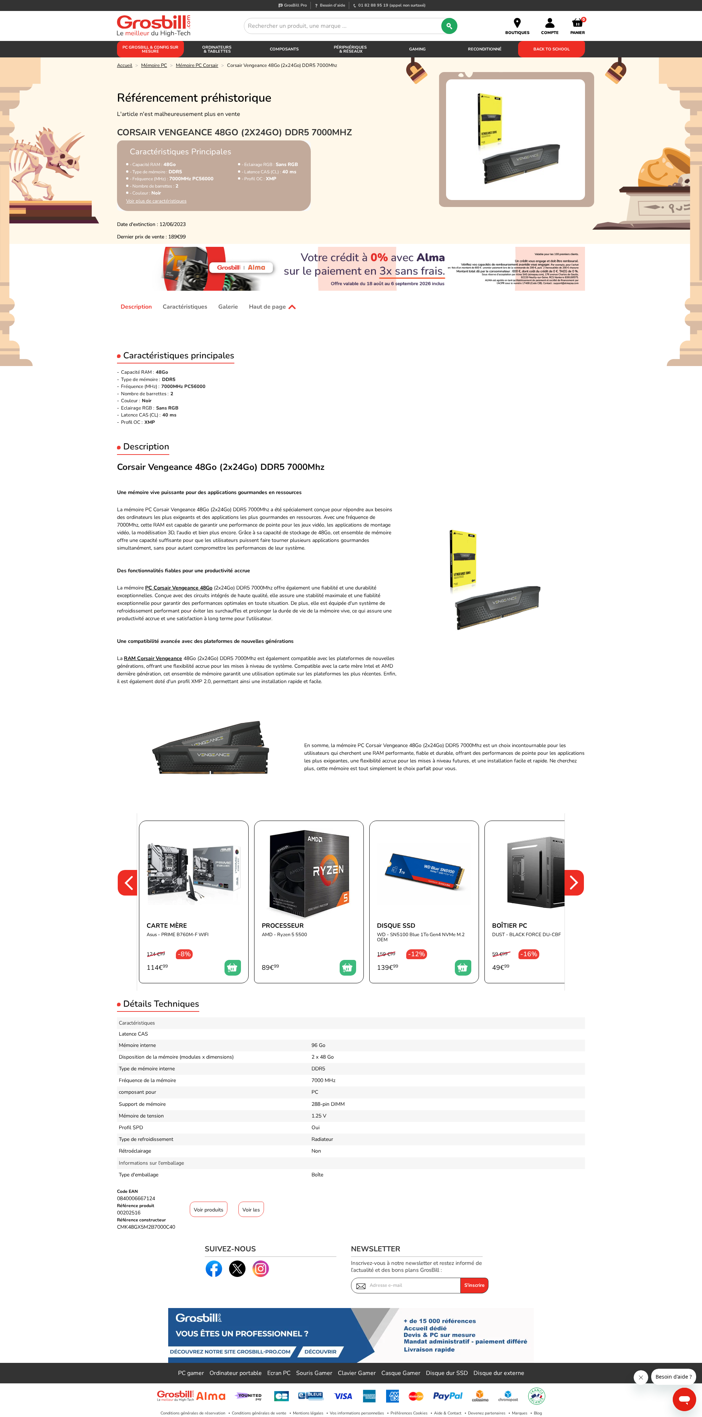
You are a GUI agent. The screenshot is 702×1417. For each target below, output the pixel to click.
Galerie (228, 307)
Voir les (251, 1209)
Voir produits (208, 1209)
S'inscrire (474, 1285)
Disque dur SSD (447, 1373)
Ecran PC (279, 1373)
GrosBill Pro (295, 5)
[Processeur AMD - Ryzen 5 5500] (308, 902)
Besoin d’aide (332, 5)
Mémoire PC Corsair (197, 65)
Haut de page (267, 307)
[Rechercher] (449, 26)
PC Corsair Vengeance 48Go (178, 587)
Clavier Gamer (357, 1373)
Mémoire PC (154, 65)
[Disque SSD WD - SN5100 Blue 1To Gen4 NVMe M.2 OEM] (424, 902)
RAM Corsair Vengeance (153, 658)
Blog (538, 1413)
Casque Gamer (400, 1373)
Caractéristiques (185, 307)
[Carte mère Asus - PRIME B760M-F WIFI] (193, 902)
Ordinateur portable (236, 1373)
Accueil (124, 65)
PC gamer (191, 1373)
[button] (122, 902)
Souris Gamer (314, 1373)
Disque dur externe (498, 1373)
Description (136, 307)
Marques (519, 1413)
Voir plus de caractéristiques (156, 201)
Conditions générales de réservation (193, 1413)
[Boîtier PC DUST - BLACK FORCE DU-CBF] (539, 902)
